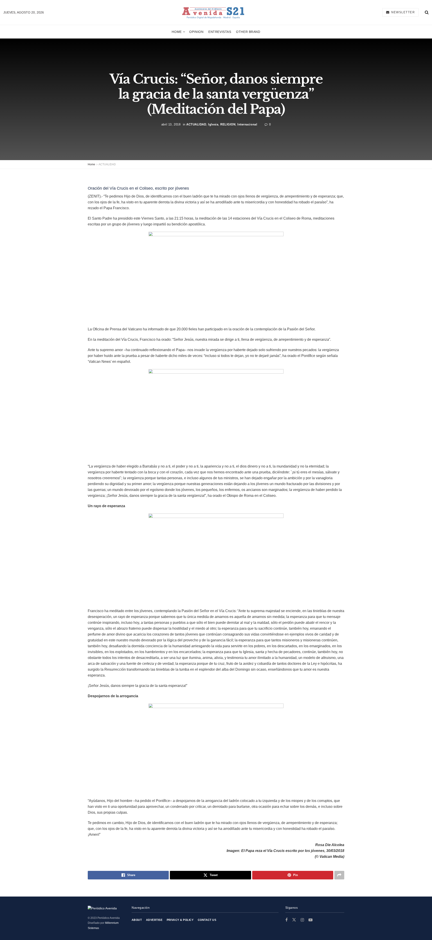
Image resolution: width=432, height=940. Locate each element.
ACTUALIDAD (196, 124)
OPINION (196, 32)
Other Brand (248, 32)
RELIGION (227, 124)
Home (177, 32)
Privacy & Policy (180, 920)
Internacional (247, 124)
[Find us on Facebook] (286, 920)
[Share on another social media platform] (339, 875)
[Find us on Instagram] (302, 920)
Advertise (154, 920)
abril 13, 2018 (170, 124)
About (137, 920)
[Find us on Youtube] (310, 920)
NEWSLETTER (402, 12)
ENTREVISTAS (219, 32)
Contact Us (207, 920)
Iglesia (213, 124)
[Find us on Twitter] (294, 920)
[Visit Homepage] (213, 12)
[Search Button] (427, 12)
